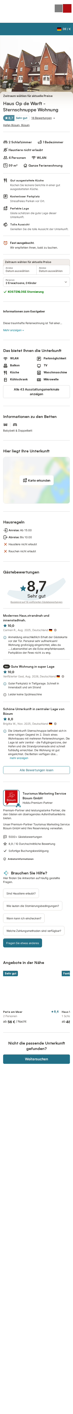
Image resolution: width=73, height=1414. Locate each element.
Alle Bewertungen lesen (36, 770)
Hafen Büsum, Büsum (16, 125)
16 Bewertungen (41, 118)
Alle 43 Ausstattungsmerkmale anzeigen (36, 391)
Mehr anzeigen (12, 330)
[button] (36, 282)
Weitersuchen (36, 1059)
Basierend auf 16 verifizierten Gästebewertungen (36, 602)
